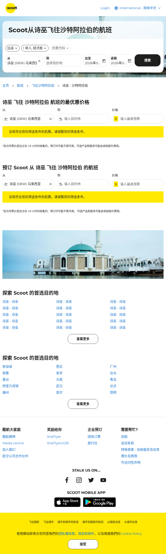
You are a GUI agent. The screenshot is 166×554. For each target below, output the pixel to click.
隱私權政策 (67, 534)
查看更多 (83, 339)
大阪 (59, 379)
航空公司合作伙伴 (15, 456)
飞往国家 (34, 521)
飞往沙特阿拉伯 (43, 85)
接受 (83, 544)
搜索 (147, 60)
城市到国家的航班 (92, 521)
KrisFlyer (54, 437)
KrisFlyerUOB (58, 443)
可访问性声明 (130, 463)
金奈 (59, 373)
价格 (115, 110)
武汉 (59, 386)
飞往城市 (48, 521)
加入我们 (8, 450)
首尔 (59, 392)
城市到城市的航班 (68, 521)
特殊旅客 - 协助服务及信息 (140, 450)
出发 (88, 58)
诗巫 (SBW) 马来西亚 (22, 63)
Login (105, 8)
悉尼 (59, 367)
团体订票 (94, 437)
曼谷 (5, 379)
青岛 (113, 379)
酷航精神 (8, 437)
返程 (114, 58)
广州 (113, 367)
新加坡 (7, 367)
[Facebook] (67, 480)
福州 (5, 392)
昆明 (113, 392)
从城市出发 (130, 521)
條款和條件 (86, 534)
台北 (113, 373)
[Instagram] (79, 480)
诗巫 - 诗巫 (10, 302)
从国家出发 (113, 521)
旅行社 (92, 443)
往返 (10, 48)
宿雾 (5, 373)
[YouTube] (103, 480)
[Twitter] (91, 480)
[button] (35, 48)
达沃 (113, 386)
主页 (5, 85)
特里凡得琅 (10, 386)
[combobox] (28, 118)
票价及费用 (129, 456)
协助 (124, 437)
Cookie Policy (131, 534)
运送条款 (127, 443)
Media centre (13, 443)
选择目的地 (54, 63)
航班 (20, 85)
